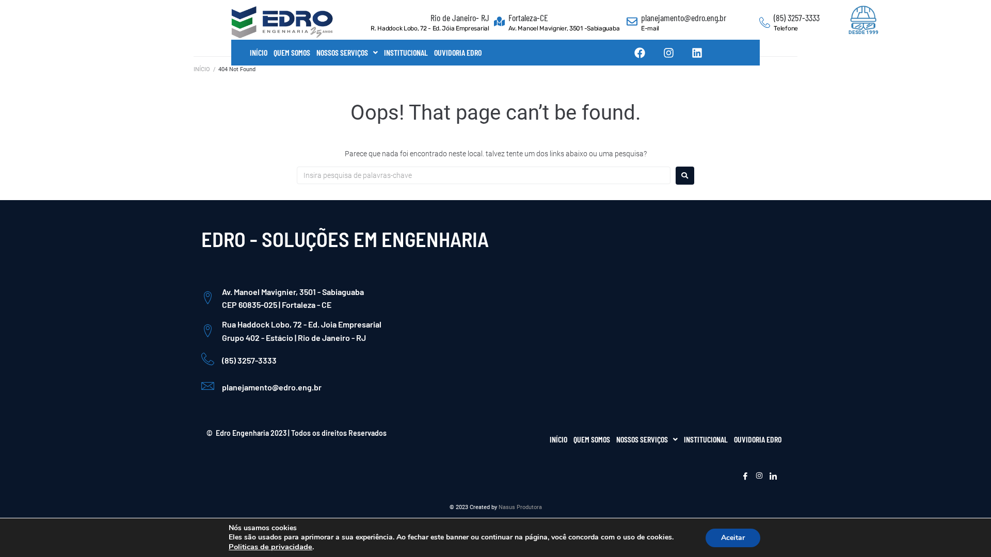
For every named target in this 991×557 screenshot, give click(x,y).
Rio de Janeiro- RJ (459, 17)
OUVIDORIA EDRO (458, 52)
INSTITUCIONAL (406, 52)
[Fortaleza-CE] (499, 22)
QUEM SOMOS (292, 52)
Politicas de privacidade (270, 546)
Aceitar (733, 538)
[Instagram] (668, 52)
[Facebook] (640, 52)
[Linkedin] (697, 52)
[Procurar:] (483, 175)
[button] (347, 52)
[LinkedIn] (773, 476)
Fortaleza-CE (528, 17)
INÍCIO (258, 52)
